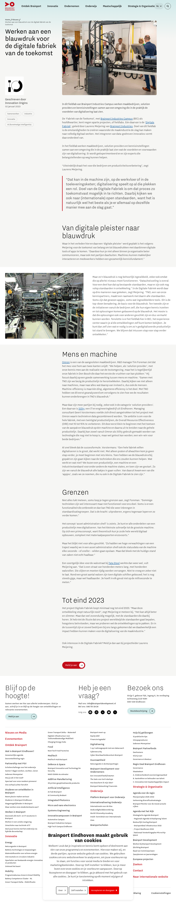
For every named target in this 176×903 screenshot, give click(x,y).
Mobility (9, 871)
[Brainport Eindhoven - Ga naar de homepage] (9, 6)
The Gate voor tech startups (101, 779)
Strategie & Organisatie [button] (141, 6)
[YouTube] (109, 712)
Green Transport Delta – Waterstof (62, 732)
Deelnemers (138, 752)
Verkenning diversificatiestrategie (147, 800)
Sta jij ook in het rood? (14, 778)
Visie (92, 820)
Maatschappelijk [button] (112, 6)
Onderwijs (96, 791)
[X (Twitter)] (115, 712)
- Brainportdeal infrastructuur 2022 (147, 826)
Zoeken (137, 864)
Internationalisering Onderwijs (106, 802)
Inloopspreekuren (140, 740)
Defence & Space (56, 764)
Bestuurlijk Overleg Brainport (145, 822)
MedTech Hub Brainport (57, 760)
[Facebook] (90, 712)
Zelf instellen (77, 890)
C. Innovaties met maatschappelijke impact (151, 782)
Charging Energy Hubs (57, 742)
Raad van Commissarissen (144, 851)
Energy (8, 842)
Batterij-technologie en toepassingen (20, 850)
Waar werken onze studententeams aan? (22, 807)
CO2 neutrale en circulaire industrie (19, 857)
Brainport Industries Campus (116, 118)
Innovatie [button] (52, 6)
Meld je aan (71, 665)
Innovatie (11, 836)
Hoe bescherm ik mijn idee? (101, 783)
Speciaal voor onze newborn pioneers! (21, 781)
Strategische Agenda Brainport (145, 815)
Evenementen (13, 738)
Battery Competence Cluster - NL (18, 879)
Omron (66, 362)
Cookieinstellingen (161, 893)
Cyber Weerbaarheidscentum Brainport (106, 755)
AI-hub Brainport (55, 792)
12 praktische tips (140, 737)
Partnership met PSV (15, 763)
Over (60, 890)
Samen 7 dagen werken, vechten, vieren (21, 771)
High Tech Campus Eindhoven (60, 827)
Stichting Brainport (141, 847)
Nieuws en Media (16, 732)
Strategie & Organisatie (147, 786)
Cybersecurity (96, 752)
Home (7, 20)
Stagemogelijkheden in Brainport (18, 804)
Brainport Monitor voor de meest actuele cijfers (149, 805)
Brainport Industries (121, 126)
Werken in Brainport (15, 812)
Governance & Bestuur (142, 759)
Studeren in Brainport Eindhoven (18, 800)
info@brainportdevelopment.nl (101, 703)
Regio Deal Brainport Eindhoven (149, 764)
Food (50, 747)
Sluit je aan (137, 756)
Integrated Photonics (59, 800)
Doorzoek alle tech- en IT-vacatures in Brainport (21, 817)
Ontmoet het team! (13, 866)
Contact (138, 870)
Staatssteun (138, 772)
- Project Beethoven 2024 (143, 829)
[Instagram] (96, 712)
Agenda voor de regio (144, 793)
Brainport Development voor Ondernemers (104, 770)
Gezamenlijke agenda (14, 755)
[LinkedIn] (103, 712)
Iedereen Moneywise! (14, 774)
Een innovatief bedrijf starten (102, 776)
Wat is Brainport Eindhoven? (19, 751)
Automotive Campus (56, 820)
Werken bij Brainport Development (147, 844)
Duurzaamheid (97, 760)
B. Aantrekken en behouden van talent (148, 778)
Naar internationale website (150, 876)
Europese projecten (143, 859)
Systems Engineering (59, 810)
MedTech (52, 755)
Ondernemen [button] (71, 6)
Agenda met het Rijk (143, 811)
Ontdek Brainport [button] (31, 6)
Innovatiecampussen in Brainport (65, 815)
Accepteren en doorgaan (102, 890)
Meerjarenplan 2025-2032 (143, 797)
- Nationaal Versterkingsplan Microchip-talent (149, 834)
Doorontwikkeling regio (14, 759)
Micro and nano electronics (62, 805)
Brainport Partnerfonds (144, 748)
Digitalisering (97, 744)
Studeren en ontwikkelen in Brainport (19, 791)
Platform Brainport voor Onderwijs (107, 797)
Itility (81, 408)
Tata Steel (114, 563)
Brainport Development (145, 840)
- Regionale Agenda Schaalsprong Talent (150, 819)
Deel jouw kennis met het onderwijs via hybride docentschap (21, 830)
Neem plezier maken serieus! (17, 797)
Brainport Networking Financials (103, 786)
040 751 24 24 (92, 706)
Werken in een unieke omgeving (18, 822)
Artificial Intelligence (59, 788)
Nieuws (15, 20)
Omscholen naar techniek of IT (17, 825)
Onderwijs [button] (91, 6)
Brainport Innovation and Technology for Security (64, 769)
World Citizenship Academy (101, 813)
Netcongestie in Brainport (15, 846)
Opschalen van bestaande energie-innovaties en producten (24, 861)
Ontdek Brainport (16, 745)
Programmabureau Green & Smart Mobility (22, 875)
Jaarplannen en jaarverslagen (145, 854)
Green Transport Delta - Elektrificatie (20, 882)
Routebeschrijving (138, 711)
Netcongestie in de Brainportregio (104, 764)
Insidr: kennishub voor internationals (105, 817)
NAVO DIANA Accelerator (58, 774)
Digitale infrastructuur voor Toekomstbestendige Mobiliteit (60, 737)
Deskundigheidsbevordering (102, 810)
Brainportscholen (99, 825)
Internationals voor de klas (101, 806)
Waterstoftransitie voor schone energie (21, 853)
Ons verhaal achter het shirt (16, 785)
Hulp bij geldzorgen (143, 732)
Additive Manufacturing (60, 779)
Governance (138, 768)
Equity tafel (95, 736)
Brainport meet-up (98, 732)
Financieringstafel (97, 739)
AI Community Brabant (57, 795)
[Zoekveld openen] (168, 6)
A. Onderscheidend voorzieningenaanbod (150, 775)
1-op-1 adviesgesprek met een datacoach (107, 748)
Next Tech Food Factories (58, 751)
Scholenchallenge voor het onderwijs (20, 767)
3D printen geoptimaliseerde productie (64, 783)
